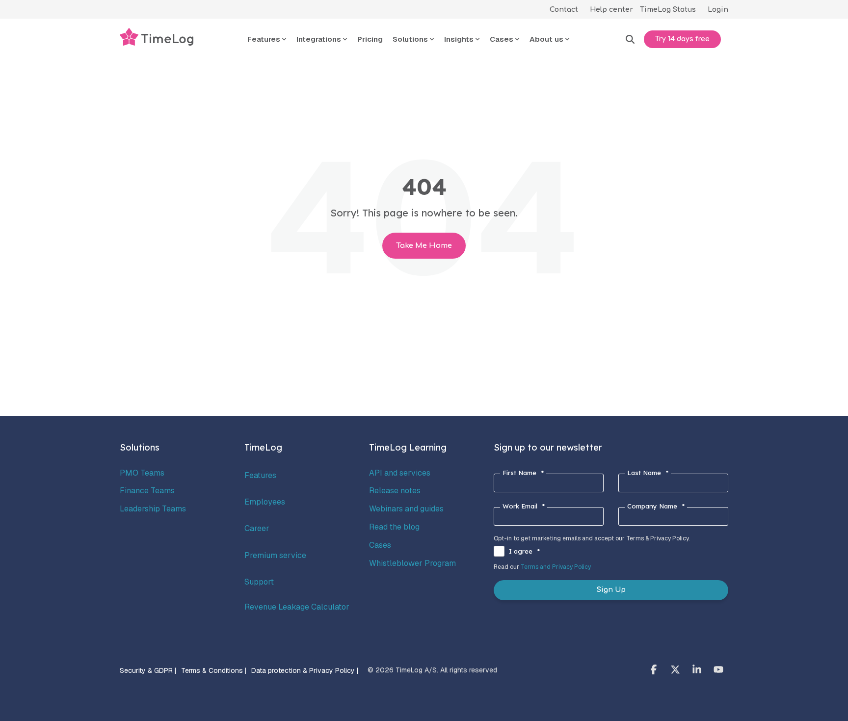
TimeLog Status (668, 9)
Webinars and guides (406, 509)
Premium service (275, 555)
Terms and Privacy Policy (556, 567)
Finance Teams (147, 490)
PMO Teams (142, 473)
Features (260, 475)
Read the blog (394, 527)
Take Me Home (424, 245)
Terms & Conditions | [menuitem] (213, 670)
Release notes (395, 490)
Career (256, 528)
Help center (611, 9)
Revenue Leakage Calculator (296, 607)
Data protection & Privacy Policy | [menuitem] (304, 670)
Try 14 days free (682, 39)
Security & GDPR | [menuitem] (148, 670)
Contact (564, 9)
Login (718, 9)
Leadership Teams (153, 509)
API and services (399, 473)
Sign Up (611, 589)
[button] (654, 670)
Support (259, 582)
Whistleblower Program (412, 563)
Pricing (370, 39)
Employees (264, 502)
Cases (380, 545)
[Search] (630, 39)
